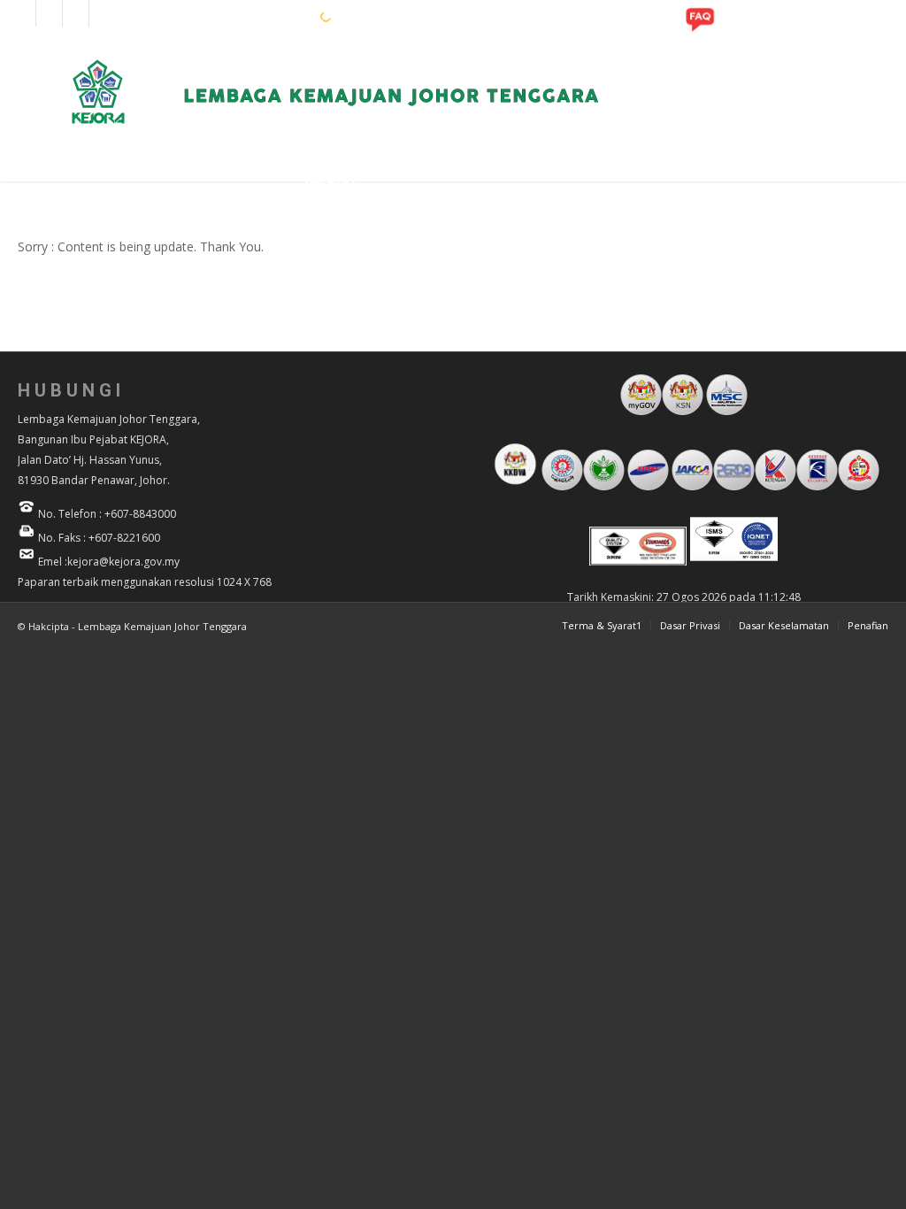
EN (249, 16)
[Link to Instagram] (49, 13)
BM (277, 16)
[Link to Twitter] (102, 13)
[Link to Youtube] (75, 13)
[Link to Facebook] (22, 13)
